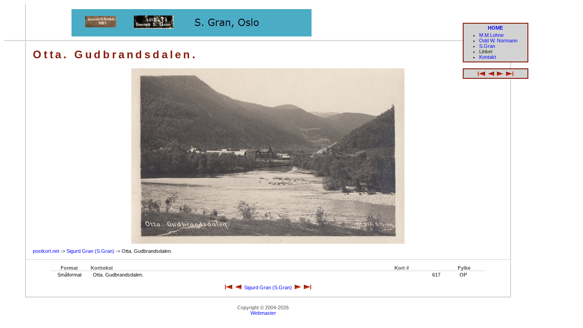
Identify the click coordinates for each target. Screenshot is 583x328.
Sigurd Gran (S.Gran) (90, 251)
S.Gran (487, 46)
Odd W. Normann (498, 40)
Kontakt (487, 57)
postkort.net (46, 251)
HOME (495, 28)
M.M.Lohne (491, 35)
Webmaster (263, 313)
